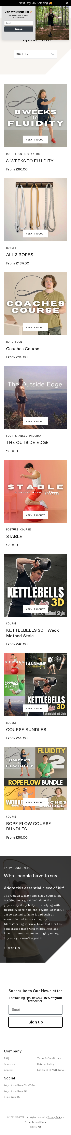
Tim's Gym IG (12, 1096)
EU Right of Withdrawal (51, 1069)
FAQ (6, 1058)
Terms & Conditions (49, 1058)
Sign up (35, 1022)
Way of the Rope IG (15, 1091)
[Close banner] (67, 3)
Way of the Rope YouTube (19, 1085)
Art (39, 1127)
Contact (8, 1069)
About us (9, 1063)
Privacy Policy (55, 1117)
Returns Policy (46, 1063)
